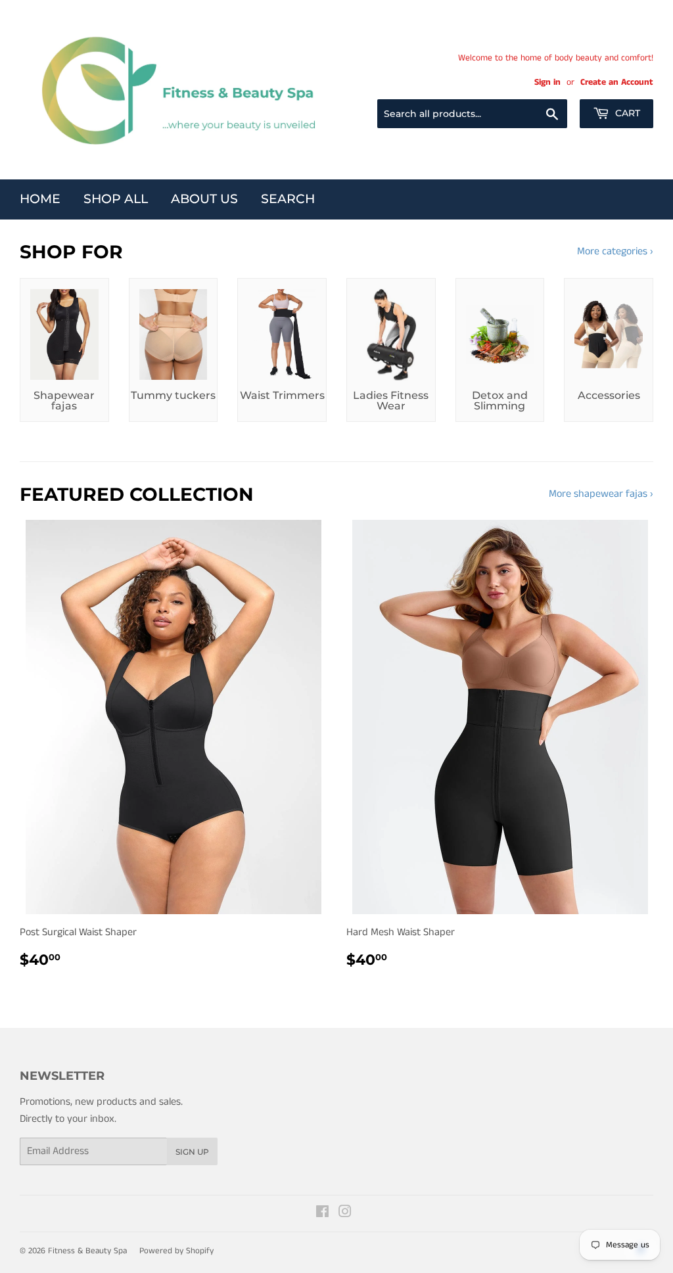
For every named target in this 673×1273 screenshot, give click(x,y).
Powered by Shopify (176, 1251)
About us (204, 198)
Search (288, 198)
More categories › (615, 251)
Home (40, 198)
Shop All (115, 198)
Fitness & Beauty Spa (87, 1251)
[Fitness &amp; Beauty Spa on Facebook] (322, 1213)
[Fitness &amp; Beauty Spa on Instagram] (345, 1213)
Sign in (547, 82)
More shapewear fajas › (601, 493)
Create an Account (616, 82)
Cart (626, 113)
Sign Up (192, 1152)
